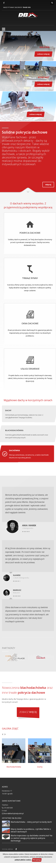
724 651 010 (26, 7)
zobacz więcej (43, 54)
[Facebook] (4, 3)
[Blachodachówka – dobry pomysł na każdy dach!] (6, 823)
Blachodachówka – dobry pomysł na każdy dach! (31, 822)
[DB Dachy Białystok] (28, 16)
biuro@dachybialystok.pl (14, 813)
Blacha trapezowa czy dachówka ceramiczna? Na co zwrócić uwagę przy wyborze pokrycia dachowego (31, 838)
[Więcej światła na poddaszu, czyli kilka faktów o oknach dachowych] (6, 830)
